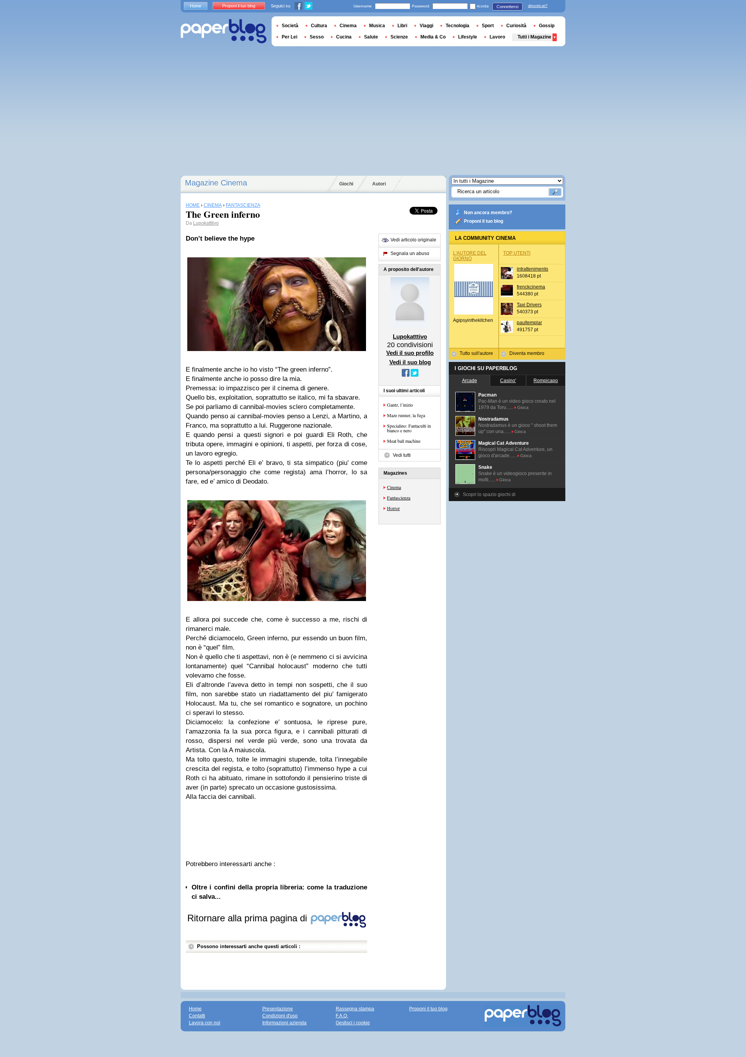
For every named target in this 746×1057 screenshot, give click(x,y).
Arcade (469, 380)
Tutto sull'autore (476, 353)
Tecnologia (457, 25)
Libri (402, 25)
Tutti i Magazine (534, 37)
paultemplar (529, 322)
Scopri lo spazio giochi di (489, 494)
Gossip (546, 25)
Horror (393, 508)
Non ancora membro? (488, 212)
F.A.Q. (342, 1016)
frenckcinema (531, 287)
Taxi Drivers (529, 304)
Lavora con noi (204, 1023)
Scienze (399, 37)
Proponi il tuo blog (483, 221)
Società (290, 25)
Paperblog (224, 31)
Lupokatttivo (206, 223)
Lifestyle (467, 37)
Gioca (522, 407)
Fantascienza (398, 497)
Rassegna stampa (355, 1009)
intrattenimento (532, 269)
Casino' (508, 380)
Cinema (394, 487)
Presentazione (277, 1009)
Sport (488, 25)
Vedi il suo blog (410, 362)
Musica (377, 25)
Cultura (319, 25)
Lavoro (497, 37)
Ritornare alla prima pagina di (248, 918)
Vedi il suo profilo (410, 352)
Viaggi (426, 25)
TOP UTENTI (516, 253)
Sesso (317, 37)
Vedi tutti (402, 455)
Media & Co (433, 37)
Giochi (346, 184)
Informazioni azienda (284, 1023)
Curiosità (516, 25)
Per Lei (289, 37)
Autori (379, 184)
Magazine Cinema (216, 182)
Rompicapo (545, 380)
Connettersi (507, 6)
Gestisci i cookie (353, 1023)
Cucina (344, 37)
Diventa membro (526, 353)
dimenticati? (537, 6)
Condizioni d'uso (280, 1016)
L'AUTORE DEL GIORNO (469, 255)
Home (195, 5)
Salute (371, 37)
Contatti (197, 1016)
